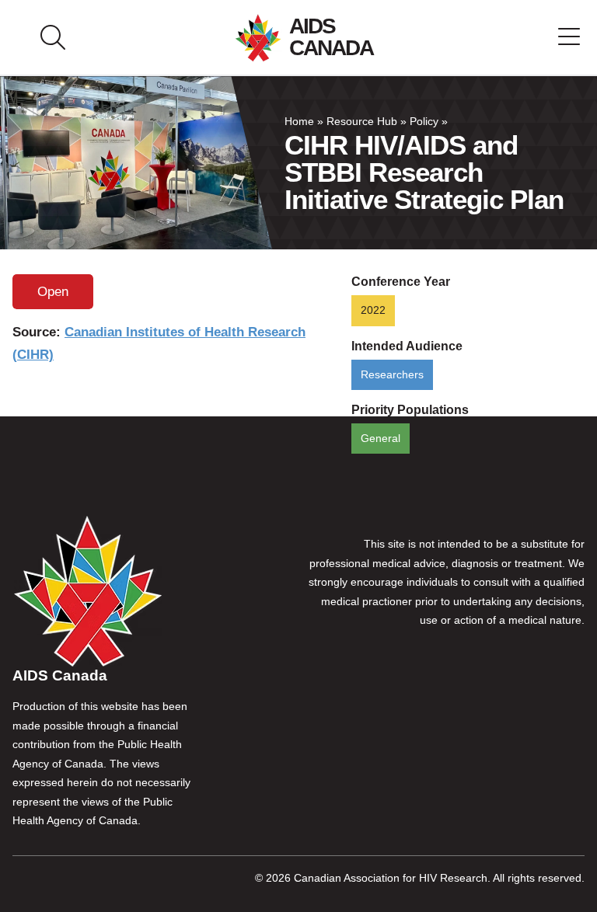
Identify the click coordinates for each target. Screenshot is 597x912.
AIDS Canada (331, 37)
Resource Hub (361, 121)
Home (299, 121)
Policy (424, 121)
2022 (373, 310)
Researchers (392, 375)
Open (52, 291)
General (380, 438)
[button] (569, 37)
